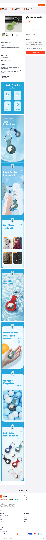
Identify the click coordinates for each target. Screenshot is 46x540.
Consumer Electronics (8, 12)
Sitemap (44, 538)
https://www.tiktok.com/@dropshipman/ (1, 510)
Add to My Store (35, 52)
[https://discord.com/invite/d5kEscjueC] (2, 510)
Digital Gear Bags (26, 12)
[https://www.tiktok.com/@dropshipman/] (0, 510)
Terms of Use (35, 538)
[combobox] (38, 37)
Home (1, 12)
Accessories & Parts (17, 12)
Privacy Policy (40, 538)
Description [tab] (4, 39)
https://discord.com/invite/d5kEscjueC (2, 510)
